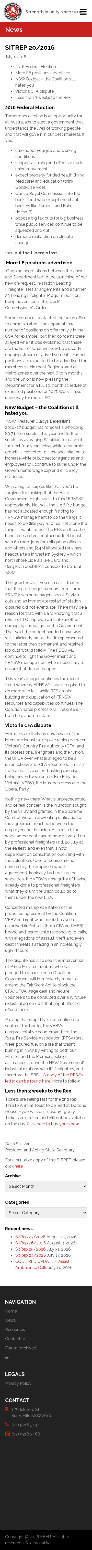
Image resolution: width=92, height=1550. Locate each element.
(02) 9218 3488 (26, 1434)
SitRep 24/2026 (30, 1255)
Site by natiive (38, 1543)
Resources (15, 1329)
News (10, 1320)
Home (11, 1311)
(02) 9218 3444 (26, 1424)
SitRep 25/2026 (30, 1249)
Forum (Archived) (21, 1348)
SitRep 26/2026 (30, 1243)
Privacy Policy (18, 1383)
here (19, 1166)
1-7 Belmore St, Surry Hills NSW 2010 (31, 1412)
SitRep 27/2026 (30, 1236)
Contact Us (15, 1338)
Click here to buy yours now (53, 1123)
